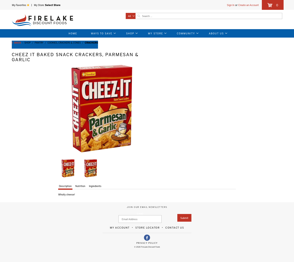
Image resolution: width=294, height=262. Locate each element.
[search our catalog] (139, 16)
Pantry (39, 42)
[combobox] (131, 16)
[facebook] (147, 238)
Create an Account (248, 5)
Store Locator (147, 227)
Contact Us (174, 227)
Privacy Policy (147, 243)
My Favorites (19, 5)
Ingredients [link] (95, 186)
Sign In (230, 5)
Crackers (91, 42)
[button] (68, 168)
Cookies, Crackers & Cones (64, 42)
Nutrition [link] (80, 186)
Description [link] (65, 186)
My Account (120, 227)
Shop (27, 42)
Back (17, 42)
